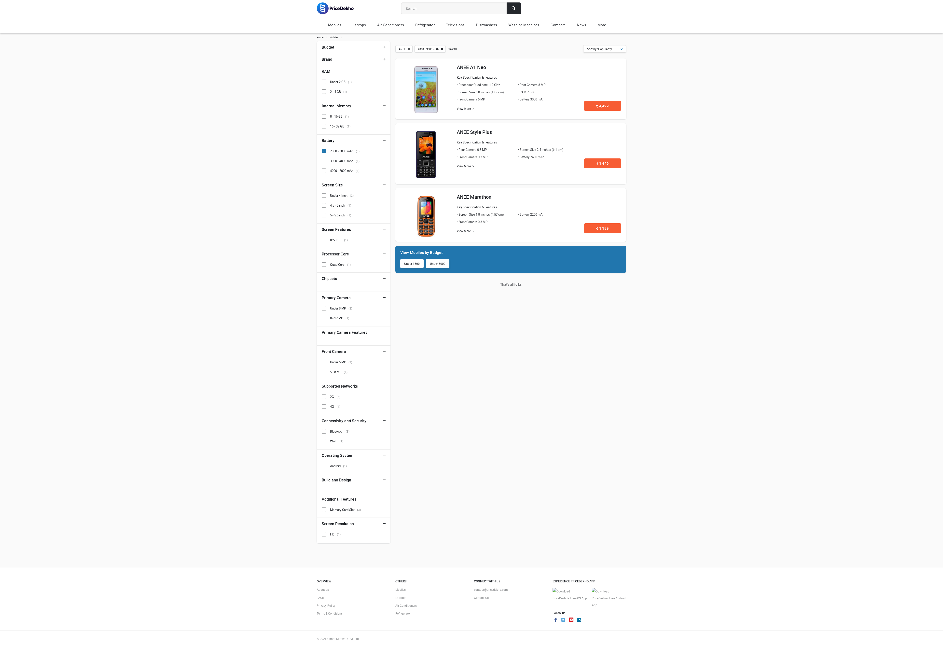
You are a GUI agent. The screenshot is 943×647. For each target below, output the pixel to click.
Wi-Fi (336, 441)
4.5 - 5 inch (340, 205)
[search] (514, 8)
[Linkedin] (579, 620)
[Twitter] (563, 620)
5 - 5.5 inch (340, 215)
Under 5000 (437, 264)
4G (335, 406)
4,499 (602, 105)
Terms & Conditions (330, 613)
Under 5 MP (341, 362)
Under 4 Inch (342, 195)
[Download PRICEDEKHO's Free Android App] (609, 598)
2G (335, 396)
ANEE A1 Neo (471, 67)
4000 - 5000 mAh (345, 171)
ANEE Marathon (474, 197)
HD (335, 534)
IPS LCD (339, 240)
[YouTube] (571, 620)
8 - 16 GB (339, 116)
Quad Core (340, 264)
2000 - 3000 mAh (345, 151)
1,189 (602, 228)
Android (338, 466)
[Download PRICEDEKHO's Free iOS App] (570, 595)
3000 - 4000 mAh (345, 161)
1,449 (602, 163)
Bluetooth (339, 431)
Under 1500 (412, 264)
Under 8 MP (341, 308)
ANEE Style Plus (474, 132)
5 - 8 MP (338, 372)
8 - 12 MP (339, 318)
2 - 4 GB (338, 91)
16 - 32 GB (340, 126)
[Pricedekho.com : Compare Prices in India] (338, 8)
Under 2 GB (341, 82)
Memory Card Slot (345, 509)
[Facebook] (555, 620)
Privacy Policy (326, 605)
